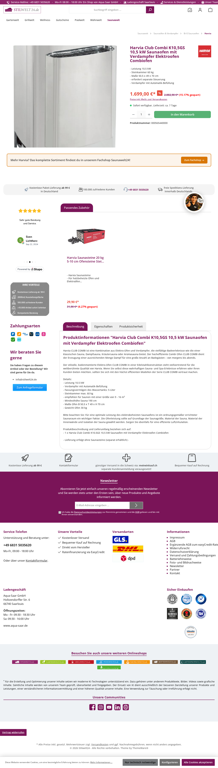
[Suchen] (150, 9)
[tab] (75, 326)
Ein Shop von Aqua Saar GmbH (100, 2)
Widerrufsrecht (180, 548)
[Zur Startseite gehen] (22, 9)
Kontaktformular (68, 465)
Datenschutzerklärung (184, 552)
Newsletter (177, 566)
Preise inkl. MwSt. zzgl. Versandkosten (148, 99)
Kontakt (175, 573)
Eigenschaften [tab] (103, 326)
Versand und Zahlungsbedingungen (193, 555)
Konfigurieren (170, 762)
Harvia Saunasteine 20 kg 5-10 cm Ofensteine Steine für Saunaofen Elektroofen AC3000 (86, 259)
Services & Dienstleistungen (179, 2)
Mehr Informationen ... (101, 762)
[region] (65, 96)
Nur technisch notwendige (140, 762)
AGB (137, 512)
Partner (175, 569)
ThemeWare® (140, 748)
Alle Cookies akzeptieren (198, 762)
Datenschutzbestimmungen (88, 512)
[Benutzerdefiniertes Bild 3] (201, 599)
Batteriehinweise (180, 559)
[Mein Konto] (200, 9)
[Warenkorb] (210, 9)
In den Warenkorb (182, 114)
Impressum (177, 537)
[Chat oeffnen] (194, 202)
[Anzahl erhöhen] (149, 114)
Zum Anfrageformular (30, 387)
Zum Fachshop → (194, 160)
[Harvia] (204, 55)
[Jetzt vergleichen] (190, 9)
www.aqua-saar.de (15, 625)
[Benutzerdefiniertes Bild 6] (201, 613)
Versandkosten (99, 744)
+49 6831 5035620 (138, 189)
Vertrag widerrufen (13, 732)
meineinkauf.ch (148, 465)
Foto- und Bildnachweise (185, 562)
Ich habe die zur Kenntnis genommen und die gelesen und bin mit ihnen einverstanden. (110, 513)
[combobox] (107, 9)
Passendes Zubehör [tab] (77, 208)
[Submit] (136, 505)
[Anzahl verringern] (133, 114)
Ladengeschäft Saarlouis (140, 2)
